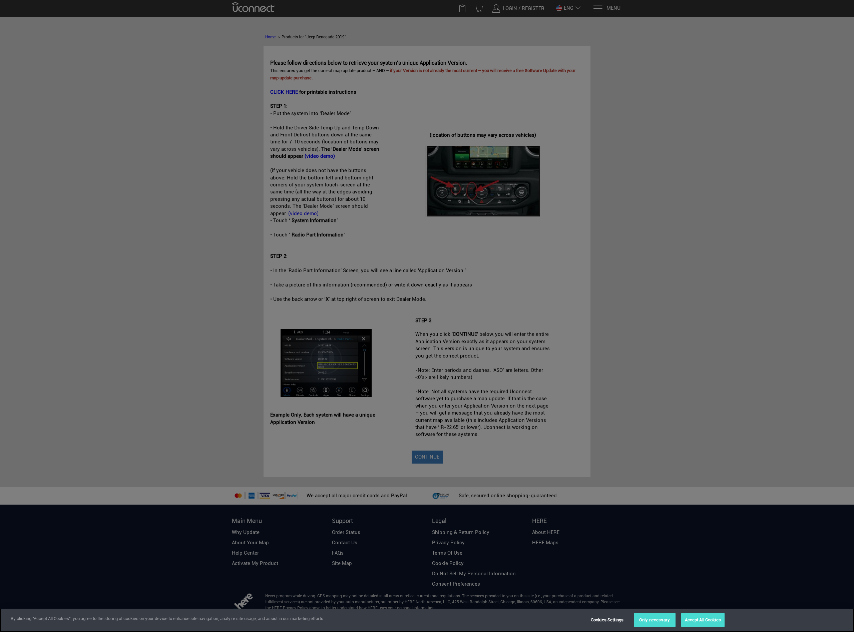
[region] (427, 620)
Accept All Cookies (703, 619)
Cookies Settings (607, 619)
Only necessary (654, 619)
